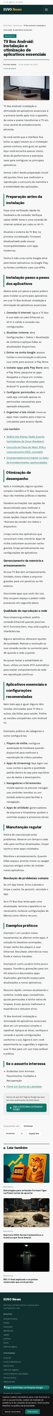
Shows (6, 1323)
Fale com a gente (11, 1370)
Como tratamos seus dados (16, 1374)
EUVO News (8, 26)
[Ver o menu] (46, 9)
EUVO (13, 9)
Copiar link (34, 1133)
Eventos (7, 1339)
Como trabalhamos (12, 1362)
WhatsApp (28, 1126)
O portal (7, 1358)
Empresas (8, 1327)
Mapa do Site (9, 1382)
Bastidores (18, 26)
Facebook (10, 1133)
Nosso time (9, 1366)
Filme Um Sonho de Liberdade (24, 1086)
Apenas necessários (13, 1412)
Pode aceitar (33, 1412)
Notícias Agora (10, 1347)
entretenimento (11, 1319)
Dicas (6, 1343)
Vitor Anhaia (11, 65)
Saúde (6, 1335)
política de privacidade (24, 1405)
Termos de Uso (10, 1378)
